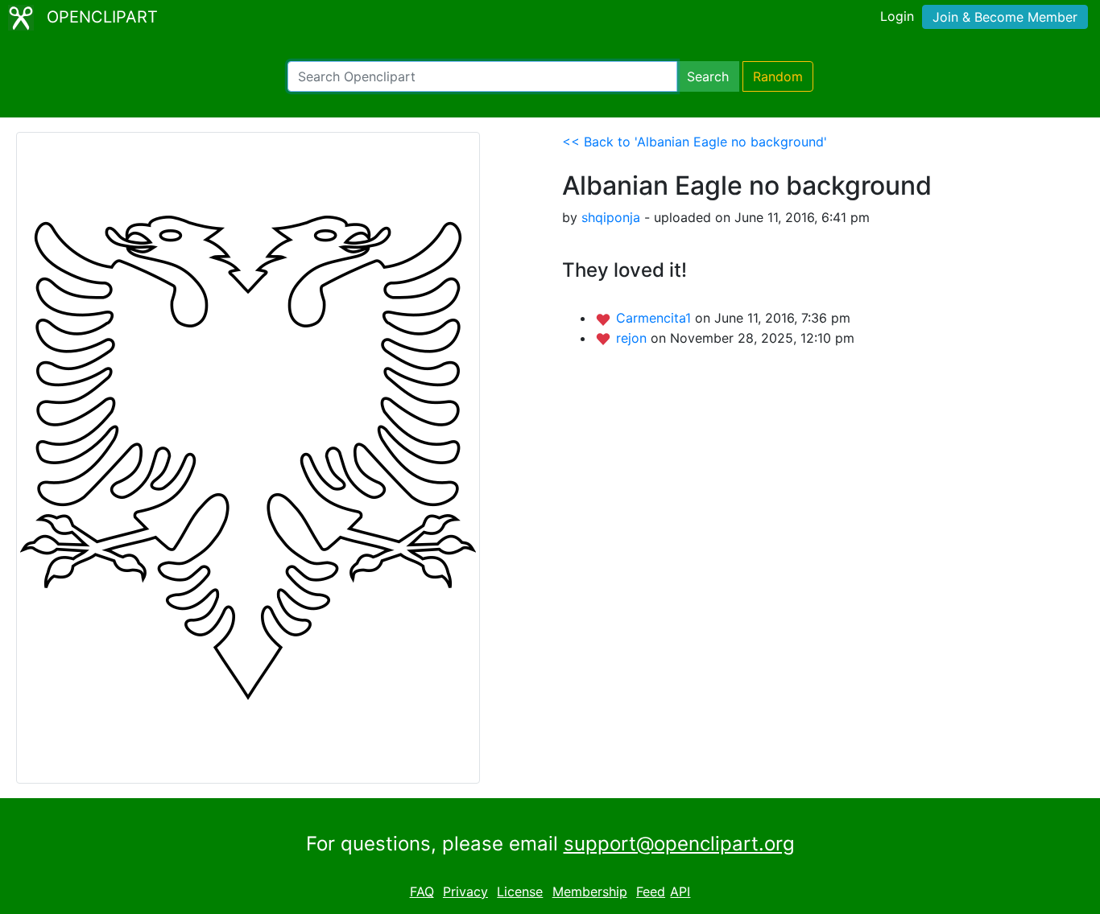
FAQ (422, 891)
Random (778, 76)
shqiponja (610, 217)
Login (897, 16)
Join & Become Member (1005, 17)
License (520, 891)
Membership (589, 891)
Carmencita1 (655, 318)
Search (708, 76)
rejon (633, 338)
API (680, 891)
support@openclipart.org (679, 843)
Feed (650, 891)
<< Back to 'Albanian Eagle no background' (694, 142)
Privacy (465, 891)
